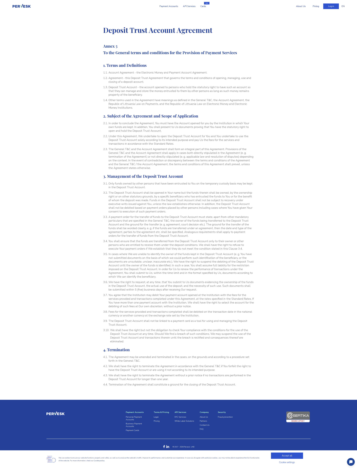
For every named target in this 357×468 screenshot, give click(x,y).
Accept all (287, 455)
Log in (331, 6)
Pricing (316, 6)
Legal (156, 417)
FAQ (201, 429)
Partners (203, 421)
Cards (203, 6)
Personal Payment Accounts (134, 418)
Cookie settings (287, 462)
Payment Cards (132, 430)
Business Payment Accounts (134, 425)
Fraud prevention (225, 417)
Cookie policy (99, 461)
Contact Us (204, 425)
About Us (301, 6)
